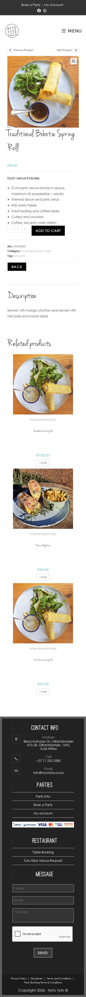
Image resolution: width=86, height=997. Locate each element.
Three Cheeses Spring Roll (43, 660)
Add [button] (44, 462)
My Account (53, 5)
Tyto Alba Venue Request (43, 860)
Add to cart (48, 230)
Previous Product (23, 50)
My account (43, 813)
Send (43, 953)
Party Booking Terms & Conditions (43, 982)
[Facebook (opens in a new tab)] (39, 11)
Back (17, 267)
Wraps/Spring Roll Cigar (36, 251)
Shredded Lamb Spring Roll (43, 431)
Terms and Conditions (59, 978)
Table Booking (43, 852)
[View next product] (76, 50)
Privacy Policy (19, 978)
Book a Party (30, 5)
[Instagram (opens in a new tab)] (45, 11)
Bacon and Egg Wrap (43, 545)
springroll (19, 256)
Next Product (64, 50)
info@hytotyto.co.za (48, 773)
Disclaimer (37, 978)
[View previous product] (10, 50)
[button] (73, 61)
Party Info (43, 796)
